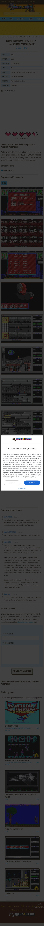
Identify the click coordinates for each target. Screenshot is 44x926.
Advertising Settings (16, 475)
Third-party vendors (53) (21, 464)
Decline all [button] (11, 483)
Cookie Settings (22, 477)
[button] (22, 488)
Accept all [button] (32, 483)
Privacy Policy (31, 477)
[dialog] (22, 463)
